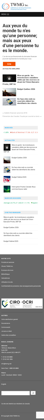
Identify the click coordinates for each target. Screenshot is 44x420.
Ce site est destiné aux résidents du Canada (15, 404)
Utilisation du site (7, 282)
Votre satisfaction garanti (9, 319)
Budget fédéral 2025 (19, 177)
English (3, 384)
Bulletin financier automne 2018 (16, 113)
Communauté (5, 327)
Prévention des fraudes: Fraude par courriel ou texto (21, 116)
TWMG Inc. (16, 416)
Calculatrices (5, 278)
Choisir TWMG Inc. (7, 266)
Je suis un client (6, 331)
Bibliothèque (5, 274)
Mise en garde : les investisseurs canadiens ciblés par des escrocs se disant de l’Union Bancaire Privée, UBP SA (21, 79)
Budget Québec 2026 (26, 89)
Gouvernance (5, 323)
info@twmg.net (6, 364)
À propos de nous (7, 270)
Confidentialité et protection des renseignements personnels (21, 286)
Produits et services (7, 262)
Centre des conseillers (8, 335)
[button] (5, 14)
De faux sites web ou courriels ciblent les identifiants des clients (27, 101)
